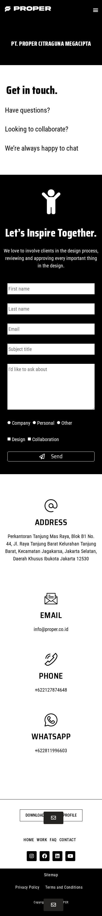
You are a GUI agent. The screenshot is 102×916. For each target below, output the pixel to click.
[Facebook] (45, 856)
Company (21, 423)
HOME (29, 839)
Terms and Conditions (63, 887)
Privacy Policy (27, 887)
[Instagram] (32, 856)
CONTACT (67, 839)
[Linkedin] (57, 856)
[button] (95, 10)
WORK (42, 839)
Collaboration (45, 439)
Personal (45, 423)
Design (18, 439)
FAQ (53, 839)
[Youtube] (70, 856)
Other (66, 423)
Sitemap (51, 875)
